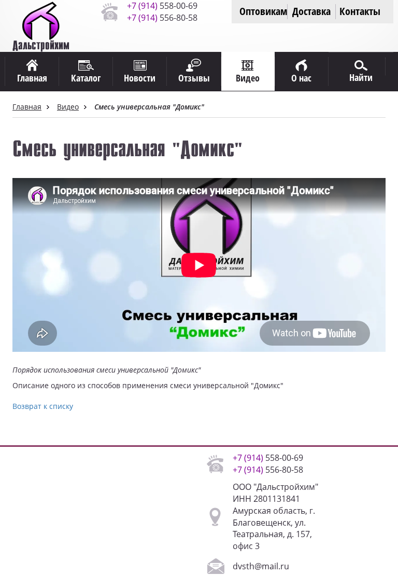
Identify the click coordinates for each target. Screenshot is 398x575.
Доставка (311, 11)
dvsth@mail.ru (261, 566)
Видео (68, 107)
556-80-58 (162, 17)
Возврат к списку (42, 406)
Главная (26, 107)
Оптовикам (263, 11)
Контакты (359, 11)
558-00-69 (162, 5)
